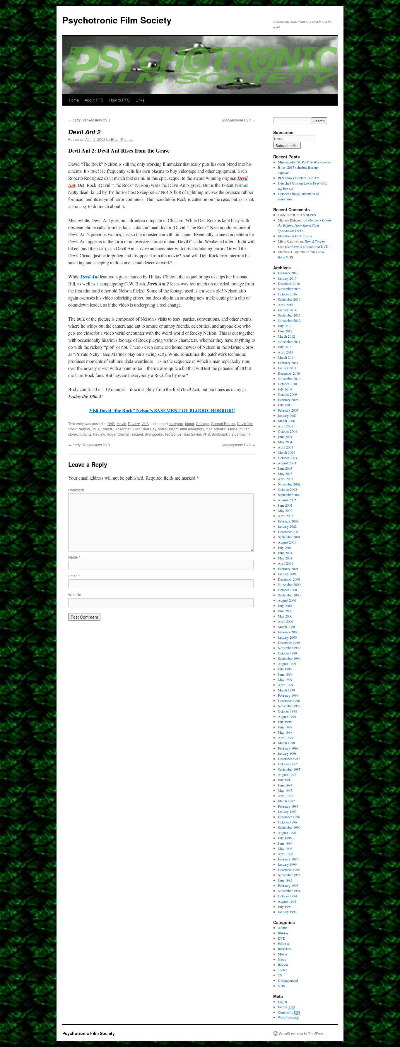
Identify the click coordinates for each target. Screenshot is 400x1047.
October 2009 (287, 394)
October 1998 (287, 711)
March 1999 (286, 690)
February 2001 (288, 568)
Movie (121, 423)
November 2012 (289, 320)
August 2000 (287, 600)
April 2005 (285, 426)
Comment (76, 489)
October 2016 (287, 294)
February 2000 (288, 632)
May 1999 (285, 679)
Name (74, 556)
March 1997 (286, 801)
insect (173, 428)
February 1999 (288, 695)
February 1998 (288, 748)
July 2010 (285, 389)
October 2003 (287, 457)
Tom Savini (192, 434)
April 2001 (285, 563)
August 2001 (287, 542)
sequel (137, 434)
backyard (176, 423)
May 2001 (285, 558)
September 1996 (289, 827)
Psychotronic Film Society (117, 19)
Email (74, 575)
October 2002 (287, 489)
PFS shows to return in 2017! (298, 177)
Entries (286, 1006)
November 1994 (289, 890)
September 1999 (289, 658)
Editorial (284, 943)
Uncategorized (288, 980)
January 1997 (287, 811)
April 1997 (285, 795)
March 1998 (286, 742)
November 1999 (289, 647)
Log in (282, 1001)
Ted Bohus (173, 434)
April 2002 (285, 515)
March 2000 (286, 626)
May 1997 (285, 790)
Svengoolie (154, 434)
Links (140, 100)
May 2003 (285, 473)
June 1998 (285, 727)
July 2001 (285, 547)
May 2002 (285, 510)
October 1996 (287, 822)
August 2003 (287, 463)
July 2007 (285, 404)
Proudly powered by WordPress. (301, 1033)
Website (74, 594)
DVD (89, 119)
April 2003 (285, 478)
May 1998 (285, 732)
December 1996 (289, 816)
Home (74, 100)
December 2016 (289, 283)
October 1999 (287, 653)
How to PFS (119, 100)
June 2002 (285, 505)
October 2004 (287, 431)
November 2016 (289, 288)
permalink (242, 434)
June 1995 (285, 880)
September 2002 (289, 494)
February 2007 (288, 410)
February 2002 (288, 521)
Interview (284, 948)
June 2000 (285, 610)
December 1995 (289, 869)
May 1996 (285, 848)
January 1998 (287, 753)
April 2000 (285, 621)
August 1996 (287, 832)
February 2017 (288, 272)
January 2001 (287, 573)
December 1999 (289, 642)
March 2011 (286, 357)
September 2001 (289, 537)
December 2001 (289, 531)
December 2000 (289, 579)
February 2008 (288, 399)
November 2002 (289, 484)
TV (280, 975)
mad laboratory (192, 428)
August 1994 (287, 901)
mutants (85, 434)
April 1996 (285, 853)
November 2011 (289, 341)
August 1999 (287, 663)
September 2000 (289, 595)
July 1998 (285, 721)
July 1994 (285, 906)
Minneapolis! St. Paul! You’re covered (304, 162)
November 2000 (289, 584)
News (282, 959)
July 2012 (285, 325)
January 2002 (287, 526)
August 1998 (287, 716)
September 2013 (289, 315)
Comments (289, 1012)
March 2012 (286, 336)
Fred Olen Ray (144, 428)
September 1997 (289, 769)
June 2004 (285, 436)
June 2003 (285, 468)
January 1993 (287, 911)
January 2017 (287, 278)
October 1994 (287, 896)
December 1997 (289, 758)
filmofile (284, 236)
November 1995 (289, 874)
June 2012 (285, 331)
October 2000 (287, 589)
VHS (145, 423)
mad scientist (216, 428)
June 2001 (285, 552)
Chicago (202, 423)
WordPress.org (288, 1017)
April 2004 (285, 447)
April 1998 (285, 737)
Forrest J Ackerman (116, 428)
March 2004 (286, 452)
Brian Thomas (122, 139)
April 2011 (285, 352)
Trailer (282, 969)
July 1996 (285, 837)
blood (189, 423)
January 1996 (287, 864)
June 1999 (285, 674)
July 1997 (285, 779)
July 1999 (285, 669)
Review (134, 423)
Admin (283, 927)
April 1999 (285, 684)
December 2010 (289, 373)
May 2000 (285, 616)
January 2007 (287, 415)
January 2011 (287, 368)
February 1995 (288, 885)
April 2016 (285, 304)
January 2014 (287, 309)
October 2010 (287, 383)
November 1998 (289, 705)
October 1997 (287, 764)
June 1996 (285, 843)
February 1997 (288, 806)
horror (162, 428)
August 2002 (287, 500)
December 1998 (289, 700)
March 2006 (286, 420)
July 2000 (285, 605)
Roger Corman (118, 434)
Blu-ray (283, 933)
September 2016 (289, 299)
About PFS (94, 100)
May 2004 (285, 441)
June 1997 (285, 785)
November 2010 (289, 378)
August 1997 (287, 774)
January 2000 (287, 637)
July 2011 (285, 346)
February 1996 (288, 859)
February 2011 (288, 362)
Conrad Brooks (223, 423)
